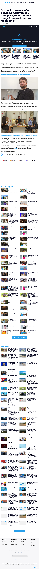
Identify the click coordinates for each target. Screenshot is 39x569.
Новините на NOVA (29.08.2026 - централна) (13, 393)
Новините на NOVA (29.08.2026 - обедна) (32, 488)
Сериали (22, 544)
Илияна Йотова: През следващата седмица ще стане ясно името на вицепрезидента (32, 509)
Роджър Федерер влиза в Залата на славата (31, 439)
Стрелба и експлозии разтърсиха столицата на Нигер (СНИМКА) (32, 516)
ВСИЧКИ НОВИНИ (19, 530)
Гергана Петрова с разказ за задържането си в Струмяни (32, 495)
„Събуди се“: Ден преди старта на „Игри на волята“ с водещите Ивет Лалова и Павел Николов (13, 203)
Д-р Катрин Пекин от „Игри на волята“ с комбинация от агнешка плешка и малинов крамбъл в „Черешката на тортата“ (32, 281)
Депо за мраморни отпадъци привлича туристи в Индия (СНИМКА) (32, 364)
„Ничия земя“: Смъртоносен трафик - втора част (12, 320)
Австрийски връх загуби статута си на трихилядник (13, 423)
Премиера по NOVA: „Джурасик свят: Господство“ (12, 238)
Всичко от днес (5, 542)
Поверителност (7, 564)
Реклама (2, 563)
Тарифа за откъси (22, 563)
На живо (31, 2)
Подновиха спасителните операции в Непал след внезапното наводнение (12, 495)
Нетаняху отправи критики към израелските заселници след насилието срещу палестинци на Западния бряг (13, 366)
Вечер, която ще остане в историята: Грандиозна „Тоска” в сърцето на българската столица (32, 263)
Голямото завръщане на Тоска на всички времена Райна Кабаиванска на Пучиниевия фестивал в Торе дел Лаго (13, 314)
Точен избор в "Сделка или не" (32, 273)
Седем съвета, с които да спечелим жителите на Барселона (13, 350)
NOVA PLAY (16, 148)
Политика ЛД (12, 564)
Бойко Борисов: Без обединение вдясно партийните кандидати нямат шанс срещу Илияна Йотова (13, 469)
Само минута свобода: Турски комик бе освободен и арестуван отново (13, 446)
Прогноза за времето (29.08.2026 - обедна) (32, 483)
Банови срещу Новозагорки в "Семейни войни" (13, 227)
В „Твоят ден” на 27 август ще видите (32, 256)
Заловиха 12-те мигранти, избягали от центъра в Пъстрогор (13, 502)
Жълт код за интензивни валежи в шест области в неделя (13, 431)
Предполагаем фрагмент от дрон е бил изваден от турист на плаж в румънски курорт (32, 447)
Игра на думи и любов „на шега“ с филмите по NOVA (13, 208)
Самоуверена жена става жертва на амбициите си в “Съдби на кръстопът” (13, 331)
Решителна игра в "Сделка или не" (13, 249)
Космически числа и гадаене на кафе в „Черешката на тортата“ (15, 74)
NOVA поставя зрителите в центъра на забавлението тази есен (32, 331)
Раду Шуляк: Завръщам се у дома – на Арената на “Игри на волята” (32, 244)
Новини (13, 2)
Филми (22, 545)
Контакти (31, 563)
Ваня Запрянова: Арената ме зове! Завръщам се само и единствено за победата (13, 263)
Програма (19, 2)
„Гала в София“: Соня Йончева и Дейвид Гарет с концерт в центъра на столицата (32, 228)
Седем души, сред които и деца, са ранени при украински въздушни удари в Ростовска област (13, 509)
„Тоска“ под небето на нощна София (12, 267)
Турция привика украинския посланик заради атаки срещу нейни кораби (13, 380)
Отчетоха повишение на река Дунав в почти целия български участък (32, 462)
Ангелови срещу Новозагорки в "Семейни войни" (13, 256)
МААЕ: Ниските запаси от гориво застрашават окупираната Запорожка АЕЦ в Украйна (31, 432)
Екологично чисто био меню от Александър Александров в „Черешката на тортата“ (32, 197)
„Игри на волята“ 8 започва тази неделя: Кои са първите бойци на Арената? (13, 215)
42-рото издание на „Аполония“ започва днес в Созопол (13, 232)
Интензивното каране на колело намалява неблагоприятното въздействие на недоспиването (13, 357)
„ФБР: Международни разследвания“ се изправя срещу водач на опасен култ (13, 244)
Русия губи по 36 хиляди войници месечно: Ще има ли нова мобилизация (13, 476)
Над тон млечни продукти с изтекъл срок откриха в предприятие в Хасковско (13, 524)
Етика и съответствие (24, 564)
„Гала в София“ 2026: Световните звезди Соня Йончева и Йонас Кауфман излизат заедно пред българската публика (13, 288)
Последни (3, 541)
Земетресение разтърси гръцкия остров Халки (31, 399)
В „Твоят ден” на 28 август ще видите (32, 232)
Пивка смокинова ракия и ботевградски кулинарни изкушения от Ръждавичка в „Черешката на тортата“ (13, 221)
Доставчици (27, 563)
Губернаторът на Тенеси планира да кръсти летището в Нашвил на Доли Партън (13, 440)
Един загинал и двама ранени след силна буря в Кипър (32, 355)
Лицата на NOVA (14, 542)
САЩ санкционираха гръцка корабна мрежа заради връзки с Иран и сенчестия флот (13, 454)
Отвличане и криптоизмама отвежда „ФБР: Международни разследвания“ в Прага (32, 221)
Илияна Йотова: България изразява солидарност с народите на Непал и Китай (32, 524)
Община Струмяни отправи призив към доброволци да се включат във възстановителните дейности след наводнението (13, 411)
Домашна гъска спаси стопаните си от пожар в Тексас (32, 388)
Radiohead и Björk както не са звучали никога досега (32, 238)
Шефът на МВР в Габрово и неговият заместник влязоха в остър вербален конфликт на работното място (32, 477)
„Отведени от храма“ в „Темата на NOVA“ (12, 326)
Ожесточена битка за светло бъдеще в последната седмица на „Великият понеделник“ (32, 308)
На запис (25, 2)
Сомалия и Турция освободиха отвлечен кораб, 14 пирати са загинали (32, 350)
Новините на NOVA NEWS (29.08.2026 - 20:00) (13, 388)
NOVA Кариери (33, 545)
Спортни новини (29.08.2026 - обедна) (13, 488)
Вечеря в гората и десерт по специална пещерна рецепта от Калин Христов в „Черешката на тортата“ (32, 250)
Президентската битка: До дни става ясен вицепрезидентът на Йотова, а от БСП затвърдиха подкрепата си (13, 402)
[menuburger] (1, 2)
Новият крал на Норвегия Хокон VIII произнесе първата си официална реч (13, 373)
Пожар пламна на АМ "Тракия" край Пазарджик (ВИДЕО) (32, 418)
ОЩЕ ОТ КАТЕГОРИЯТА (19, 337)
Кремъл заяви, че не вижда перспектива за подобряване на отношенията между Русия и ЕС (32, 410)
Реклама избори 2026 (7, 563)
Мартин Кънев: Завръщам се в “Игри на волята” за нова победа (32, 313)
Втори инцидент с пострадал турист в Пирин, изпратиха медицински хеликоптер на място (13, 517)
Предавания (23, 542)
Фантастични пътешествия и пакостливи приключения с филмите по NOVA (13, 308)
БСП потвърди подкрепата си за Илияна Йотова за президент (31, 468)
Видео (3, 545)
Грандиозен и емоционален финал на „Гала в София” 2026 (32, 208)
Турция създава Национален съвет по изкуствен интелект (13, 418)
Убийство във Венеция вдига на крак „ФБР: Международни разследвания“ (12, 274)
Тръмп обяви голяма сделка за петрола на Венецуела (13, 483)
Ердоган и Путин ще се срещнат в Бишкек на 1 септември (13, 461)
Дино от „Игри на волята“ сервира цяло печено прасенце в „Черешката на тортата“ (13, 295)
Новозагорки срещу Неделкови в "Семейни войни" (12, 279)
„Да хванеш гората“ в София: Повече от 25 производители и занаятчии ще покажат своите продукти (32, 191)
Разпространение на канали (15, 563)
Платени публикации (31, 564)
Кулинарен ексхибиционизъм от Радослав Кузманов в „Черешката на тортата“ (19, 135)
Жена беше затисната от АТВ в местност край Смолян (32, 394)
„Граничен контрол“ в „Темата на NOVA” (31, 326)
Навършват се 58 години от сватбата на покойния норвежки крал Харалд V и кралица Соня (32, 454)
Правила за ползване (17, 564)
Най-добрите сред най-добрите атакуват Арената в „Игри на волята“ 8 (32, 268)
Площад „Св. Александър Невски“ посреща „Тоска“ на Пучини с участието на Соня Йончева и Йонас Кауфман (32, 302)
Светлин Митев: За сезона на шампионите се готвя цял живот (13, 301)
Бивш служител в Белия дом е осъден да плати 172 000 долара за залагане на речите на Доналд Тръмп (32, 381)
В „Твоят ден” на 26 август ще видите (32, 287)
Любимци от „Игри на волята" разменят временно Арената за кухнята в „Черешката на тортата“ (32, 295)
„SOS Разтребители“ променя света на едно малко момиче (32, 320)
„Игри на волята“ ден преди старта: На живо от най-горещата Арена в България (13, 197)
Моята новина (4, 544)
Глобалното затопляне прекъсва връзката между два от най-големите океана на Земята (32, 374)
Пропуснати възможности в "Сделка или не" (32, 214)
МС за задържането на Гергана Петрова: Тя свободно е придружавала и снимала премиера (32, 502)
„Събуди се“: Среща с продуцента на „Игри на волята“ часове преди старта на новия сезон (13, 191)
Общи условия (35, 563)
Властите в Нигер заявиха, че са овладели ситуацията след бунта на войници (31, 424)
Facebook (5, 147)
